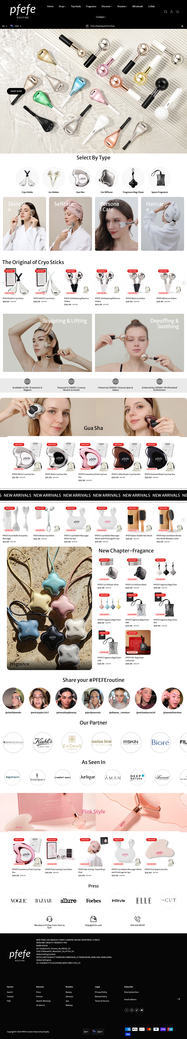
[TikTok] (136, 1010)
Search (10, 992)
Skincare (69, 996)
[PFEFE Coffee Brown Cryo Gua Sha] (127, 456)
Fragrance (91, 6)
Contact (100, 17)
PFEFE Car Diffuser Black (135, 585)
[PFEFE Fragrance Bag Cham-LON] (110, 642)
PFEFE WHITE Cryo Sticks (44, 298)
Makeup (69, 1005)
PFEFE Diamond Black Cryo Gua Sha (160, 474)
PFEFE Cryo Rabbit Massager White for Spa (76, 537)
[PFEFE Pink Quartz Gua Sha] (160, 852)
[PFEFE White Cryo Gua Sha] (27, 456)
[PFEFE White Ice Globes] (170, 282)
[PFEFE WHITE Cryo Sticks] (47, 282)
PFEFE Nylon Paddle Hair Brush (139, 536)
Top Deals (76, 6)
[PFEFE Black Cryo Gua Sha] (60, 456)
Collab (151, 6)
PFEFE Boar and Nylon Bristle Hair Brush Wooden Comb (169, 537)
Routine (121, 6)
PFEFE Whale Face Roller (43, 536)
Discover (106, 6)
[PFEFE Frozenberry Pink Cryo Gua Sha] (93, 456)
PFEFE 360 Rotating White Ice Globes (107, 299)
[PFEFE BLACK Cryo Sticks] (16, 282)
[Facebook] (126, 1010)
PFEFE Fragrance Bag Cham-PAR (137, 621)
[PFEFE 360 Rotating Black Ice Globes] (78, 282)
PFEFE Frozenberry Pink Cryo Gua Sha (92, 475)
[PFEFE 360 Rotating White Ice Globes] (109, 282)
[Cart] (177, 11)
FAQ (8, 1001)
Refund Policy (101, 996)
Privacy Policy (101, 992)
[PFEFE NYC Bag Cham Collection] (137, 642)
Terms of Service (102, 1001)
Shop (61, 6)
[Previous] (3, 282)
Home (50, 6)
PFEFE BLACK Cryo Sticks (13, 298)
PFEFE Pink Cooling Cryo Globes (58, 869)
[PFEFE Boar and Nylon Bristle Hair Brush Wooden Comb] (170, 519)
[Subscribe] (178, 999)
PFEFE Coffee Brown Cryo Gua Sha (126, 474)
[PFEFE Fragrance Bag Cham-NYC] (166, 604)
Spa (67, 1001)
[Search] (165, 11)
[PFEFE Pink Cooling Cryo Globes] (60, 852)
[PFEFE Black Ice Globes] (140, 282)
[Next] (183, 282)
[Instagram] (131, 1010)
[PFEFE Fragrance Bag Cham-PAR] (137, 604)
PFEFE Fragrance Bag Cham (165, 585)
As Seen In (40, 1005)
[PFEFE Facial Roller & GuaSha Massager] (16, 519)
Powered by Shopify (41, 1032)
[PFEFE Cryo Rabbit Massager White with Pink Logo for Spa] (109, 519)
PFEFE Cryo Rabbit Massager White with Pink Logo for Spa (107, 537)
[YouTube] (141, 1010)
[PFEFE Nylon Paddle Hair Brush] (140, 519)
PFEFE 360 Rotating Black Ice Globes (76, 299)
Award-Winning (43, 1001)
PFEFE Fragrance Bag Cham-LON (109, 659)
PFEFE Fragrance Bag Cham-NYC (166, 621)
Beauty (69, 992)
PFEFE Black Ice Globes (135, 298)
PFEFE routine (27, 1032)
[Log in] (171, 11)
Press (38, 992)
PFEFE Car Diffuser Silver (108, 585)
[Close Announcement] (182, 26)
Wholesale (137, 6)
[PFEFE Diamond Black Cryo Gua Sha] (160, 456)
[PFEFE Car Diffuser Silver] (110, 569)
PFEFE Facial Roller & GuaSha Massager (15, 537)
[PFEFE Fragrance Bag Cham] (166, 569)
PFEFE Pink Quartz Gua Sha (156, 869)
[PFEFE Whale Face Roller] (47, 519)
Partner (39, 996)
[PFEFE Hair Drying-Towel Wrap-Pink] (93, 852)
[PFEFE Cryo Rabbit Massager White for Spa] (78, 519)
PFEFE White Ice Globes (167, 298)
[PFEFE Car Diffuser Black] (137, 569)
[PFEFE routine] (23, 11)
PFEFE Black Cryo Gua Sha (56, 474)
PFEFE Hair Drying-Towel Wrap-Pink (92, 870)
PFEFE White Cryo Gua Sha (23, 474)
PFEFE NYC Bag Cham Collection (134, 659)
